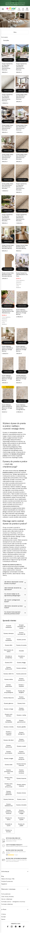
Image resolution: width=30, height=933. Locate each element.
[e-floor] (11, 9)
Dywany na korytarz (9, 830)
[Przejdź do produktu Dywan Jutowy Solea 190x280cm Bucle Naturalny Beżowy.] (7, 235)
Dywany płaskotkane (8, 685)
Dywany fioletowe (9, 799)
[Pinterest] (15, 926)
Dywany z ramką (21, 715)
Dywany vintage (8, 709)
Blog (2, 876)
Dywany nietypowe (21, 758)
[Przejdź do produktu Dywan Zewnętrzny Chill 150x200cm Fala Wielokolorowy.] (7, 299)
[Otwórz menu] (3, 9)
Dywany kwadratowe (21, 752)
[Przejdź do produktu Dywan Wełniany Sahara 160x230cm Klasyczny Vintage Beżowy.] (22, 336)
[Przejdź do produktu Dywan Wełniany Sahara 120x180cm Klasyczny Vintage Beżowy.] (7, 365)
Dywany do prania (21, 645)
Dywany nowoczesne (21, 697)
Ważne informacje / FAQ (7, 879)
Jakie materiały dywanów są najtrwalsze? (12, 588)
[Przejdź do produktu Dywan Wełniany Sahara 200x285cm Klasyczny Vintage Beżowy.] (7, 336)
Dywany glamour (8, 703)
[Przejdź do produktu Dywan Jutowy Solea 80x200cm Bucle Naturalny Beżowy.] (7, 262)
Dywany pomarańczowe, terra (8, 771)
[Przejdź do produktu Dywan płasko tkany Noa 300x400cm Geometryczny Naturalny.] (7, 173)
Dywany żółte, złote (9, 778)
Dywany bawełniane (9, 639)
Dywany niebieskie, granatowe (9, 793)
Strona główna (12, 15)
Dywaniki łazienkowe (9, 626)
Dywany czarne (21, 799)
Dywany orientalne (21, 708)
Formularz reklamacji (7, 904)
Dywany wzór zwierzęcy (8, 715)
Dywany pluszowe (21, 674)
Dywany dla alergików (21, 691)
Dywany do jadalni (21, 824)
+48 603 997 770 (9, 3)
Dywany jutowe (21, 639)
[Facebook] (7, 926)
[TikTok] (23, 926)
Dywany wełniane (21, 668)
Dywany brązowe (21, 778)
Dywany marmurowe (8, 746)
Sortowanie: (4, 37)
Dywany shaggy (21, 662)
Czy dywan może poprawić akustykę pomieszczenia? (12, 613)
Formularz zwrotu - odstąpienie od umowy (13, 901)
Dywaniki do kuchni (8, 824)
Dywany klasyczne (9, 697)
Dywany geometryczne (21, 721)
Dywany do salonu (9, 818)
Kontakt (3, 917)
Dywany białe (8, 764)
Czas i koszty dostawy (7, 896)
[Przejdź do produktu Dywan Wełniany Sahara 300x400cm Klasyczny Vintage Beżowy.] (22, 299)
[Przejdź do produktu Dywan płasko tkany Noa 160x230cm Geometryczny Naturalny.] (7, 144)
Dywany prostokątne (8, 752)
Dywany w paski (21, 746)
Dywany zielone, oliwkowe (21, 785)
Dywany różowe (21, 793)
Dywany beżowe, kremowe (21, 764)
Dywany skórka (8, 679)
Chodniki (21, 651)
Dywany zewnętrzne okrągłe (21, 811)
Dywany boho (21, 703)
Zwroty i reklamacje (6, 899)
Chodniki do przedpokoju (8, 656)
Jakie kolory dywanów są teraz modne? (13, 607)
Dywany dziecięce (9, 633)
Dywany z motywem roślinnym (9, 733)
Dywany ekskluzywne (8, 668)
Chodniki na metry (21, 656)
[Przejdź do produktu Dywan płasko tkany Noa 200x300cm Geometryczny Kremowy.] (7, 115)
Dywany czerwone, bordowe (21, 771)
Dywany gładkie (21, 727)
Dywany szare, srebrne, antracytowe (9, 785)
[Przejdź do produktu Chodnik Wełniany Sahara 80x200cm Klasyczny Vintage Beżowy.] (22, 365)
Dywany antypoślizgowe (8, 691)
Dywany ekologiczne (21, 733)
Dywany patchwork (21, 740)
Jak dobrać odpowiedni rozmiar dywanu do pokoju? (13, 582)
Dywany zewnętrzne (21, 679)
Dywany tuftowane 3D (21, 633)
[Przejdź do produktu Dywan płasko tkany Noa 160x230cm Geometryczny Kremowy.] (22, 84)
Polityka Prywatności (7, 881)
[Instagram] (11, 926)
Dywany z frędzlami (21, 685)
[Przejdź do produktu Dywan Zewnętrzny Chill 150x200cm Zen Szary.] (22, 262)
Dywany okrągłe (8, 758)
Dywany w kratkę (8, 727)
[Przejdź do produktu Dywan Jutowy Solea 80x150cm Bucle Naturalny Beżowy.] (22, 235)
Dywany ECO (8, 662)
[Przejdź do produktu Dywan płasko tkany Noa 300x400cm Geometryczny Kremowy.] (22, 115)
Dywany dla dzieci (9, 740)
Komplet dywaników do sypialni (21, 626)
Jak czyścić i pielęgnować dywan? (12, 600)
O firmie (3, 914)
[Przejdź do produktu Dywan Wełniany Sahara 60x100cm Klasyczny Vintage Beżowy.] (7, 394)
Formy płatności (5, 894)
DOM (20, 15)
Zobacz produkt (8, 59)
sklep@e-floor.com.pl (18, 4)
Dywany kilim (8, 645)
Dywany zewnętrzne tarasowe (8, 811)
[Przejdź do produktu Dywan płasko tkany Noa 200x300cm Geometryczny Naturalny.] (22, 144)
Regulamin (4, 884)
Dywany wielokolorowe (9, 804)
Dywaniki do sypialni (21, 818)
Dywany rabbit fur (9, 674)
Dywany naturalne (21, 805)
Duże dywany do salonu (8, 650)
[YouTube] (19, 926)
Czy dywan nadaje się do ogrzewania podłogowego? (12, 594)
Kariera (3, 919)
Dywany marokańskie (8, 721)
